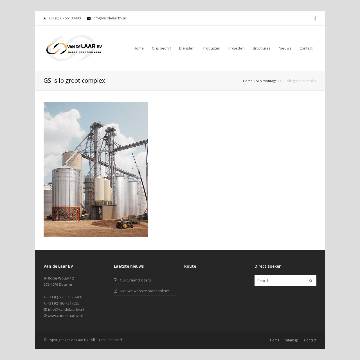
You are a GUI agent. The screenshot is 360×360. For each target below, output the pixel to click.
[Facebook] (315, 18)
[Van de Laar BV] (74, 47)
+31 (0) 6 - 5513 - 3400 (64, 296)
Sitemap (291, 340)
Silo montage (266, 81)
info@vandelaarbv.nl (109, 18)
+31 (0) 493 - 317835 (62, 303)
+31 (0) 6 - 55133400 (64, 18)
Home (248, 81)
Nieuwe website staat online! (144, 290)
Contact (310, 340)
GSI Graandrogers (135, 280)
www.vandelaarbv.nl (65, 315)
